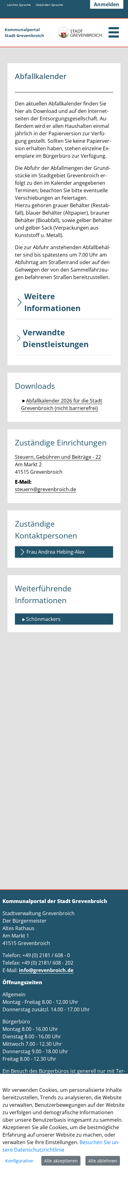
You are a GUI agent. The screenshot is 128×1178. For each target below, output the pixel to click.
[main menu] (113, 33)
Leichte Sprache (19, 4)
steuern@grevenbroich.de (45, 489)
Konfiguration (19, 1161)
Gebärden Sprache (49, 4)
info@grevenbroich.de (46, 970)
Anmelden (106, 4)
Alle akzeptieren (61, 1161)
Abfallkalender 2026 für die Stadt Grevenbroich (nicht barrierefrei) (61, 404)
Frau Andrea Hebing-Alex (55, 551)
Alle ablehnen (102, 1161)
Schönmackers (43, 619)
